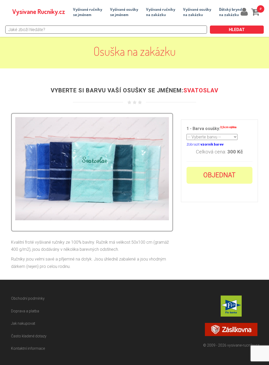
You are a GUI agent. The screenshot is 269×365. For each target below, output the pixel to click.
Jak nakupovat (23, 323)
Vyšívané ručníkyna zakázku (160, 12)
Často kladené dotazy (28, 336)
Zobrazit (205, 144)
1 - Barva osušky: (211, 128)
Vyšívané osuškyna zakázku (197, 12)
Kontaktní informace (28, 348)
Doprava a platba (25, 311)
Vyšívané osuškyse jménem (124, 12)
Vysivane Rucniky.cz (38, 11)
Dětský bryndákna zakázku (232, 12)
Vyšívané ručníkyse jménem (87, 12)
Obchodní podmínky (28, 298)
